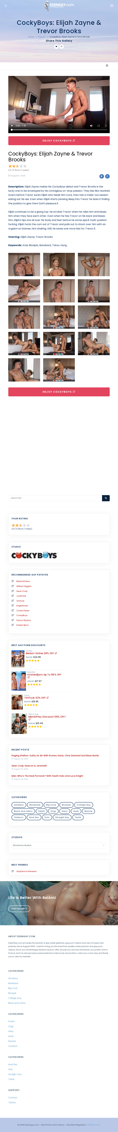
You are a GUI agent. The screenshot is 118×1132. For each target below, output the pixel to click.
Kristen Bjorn (22, 625)
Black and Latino (23, 811)
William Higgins (23, 586)
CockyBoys (22, 615)
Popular (42, 36)
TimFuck (20, 600)
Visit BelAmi (18, 908)
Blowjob (66, 804)
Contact (12, 1097)
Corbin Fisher (23, 610)
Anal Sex (34, 817)
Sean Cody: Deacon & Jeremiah (29, 765)
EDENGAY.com (93, 1124)
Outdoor (19, 817)
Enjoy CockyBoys (58, 140)
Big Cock (51, 804)
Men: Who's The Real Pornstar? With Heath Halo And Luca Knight (47, 775)
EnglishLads (22, 605)
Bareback (35, 804)
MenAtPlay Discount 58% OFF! (47, 716)
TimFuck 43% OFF (35, 697)
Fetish (41, 811)
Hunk (76, 811)
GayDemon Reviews (26, 871)
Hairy (65, 811)
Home (31, 36)
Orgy (53, 811)
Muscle (88, 811)
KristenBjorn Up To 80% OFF (44, 674)
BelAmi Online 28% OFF (40, 653)
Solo (47, 817)
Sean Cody (22, 591)
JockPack (21, 595)
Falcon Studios (23, 620)
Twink (78, 817)
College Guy (84, 804)
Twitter (12, 1102)
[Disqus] (59, 442)
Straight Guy (62, 817)
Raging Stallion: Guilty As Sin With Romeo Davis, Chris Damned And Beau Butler (55, 755)
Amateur (19, 804)
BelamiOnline (23, 581)
